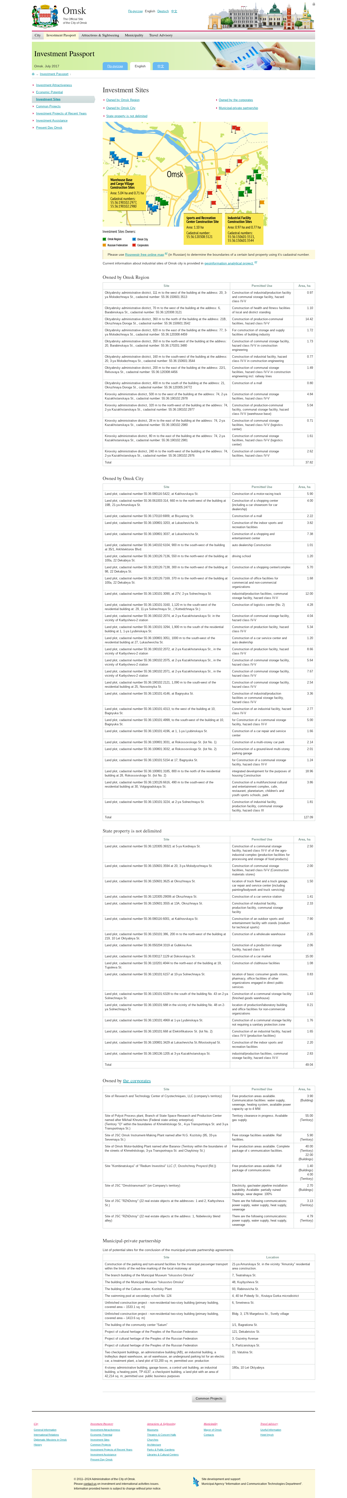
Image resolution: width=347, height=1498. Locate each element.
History (38, 1444)
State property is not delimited (126, 116)
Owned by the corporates (236, 100)
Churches (152, 1439)
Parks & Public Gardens (161, 1449)
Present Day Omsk (101, 1459)
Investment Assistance (103, 1454)
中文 (174, 11)
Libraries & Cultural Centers (163, 1454)
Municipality (211, 1424)
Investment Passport (64, 53)
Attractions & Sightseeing (161, 1424)
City (36, 1424)
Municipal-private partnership (238, 108)
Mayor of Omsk (213, 1429)
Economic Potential (101, 1434)
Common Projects (209, 1398)
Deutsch (163, 11)
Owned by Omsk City (120, 108)
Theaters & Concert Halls (161, 1434)
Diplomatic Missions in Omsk (50, 1439)
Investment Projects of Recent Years (111, 1449)
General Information (45, 1429)
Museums (152, 1429)
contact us (90, 1483)
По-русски (135, 11)
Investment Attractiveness (105, 1429)
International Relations (46, 1434)
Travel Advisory (269, 1424)
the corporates (137, 1080)
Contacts (209, 1434)
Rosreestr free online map (144, 254)
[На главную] (33, 74)
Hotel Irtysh (267, 1434)
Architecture (154, 1444)
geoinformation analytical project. (229, 263)
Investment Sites (100, 1439)
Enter (314, 3)
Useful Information (270, 1429)
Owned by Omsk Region (123, 100)
